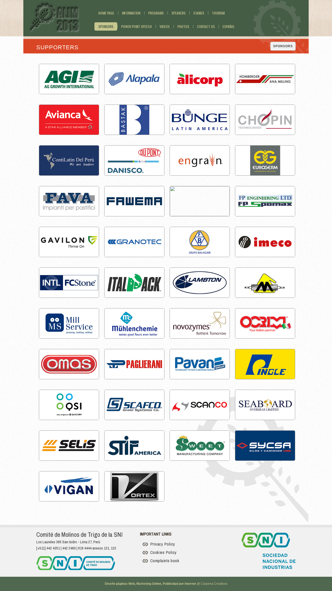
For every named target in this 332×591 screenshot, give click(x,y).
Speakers (178, 13)
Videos (165, 26)
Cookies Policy (163, 552)
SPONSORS (283, 46)
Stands (198, 13)
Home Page (106, 13)
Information (131, 13)
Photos (183, 26)
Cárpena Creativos (214, 584)
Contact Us (206, 26)
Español (229, 26)
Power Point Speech (136, 26)
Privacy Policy (162, 544)
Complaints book (164, 560)
